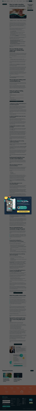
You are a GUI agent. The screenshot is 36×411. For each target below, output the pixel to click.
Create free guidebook (23, 211)
